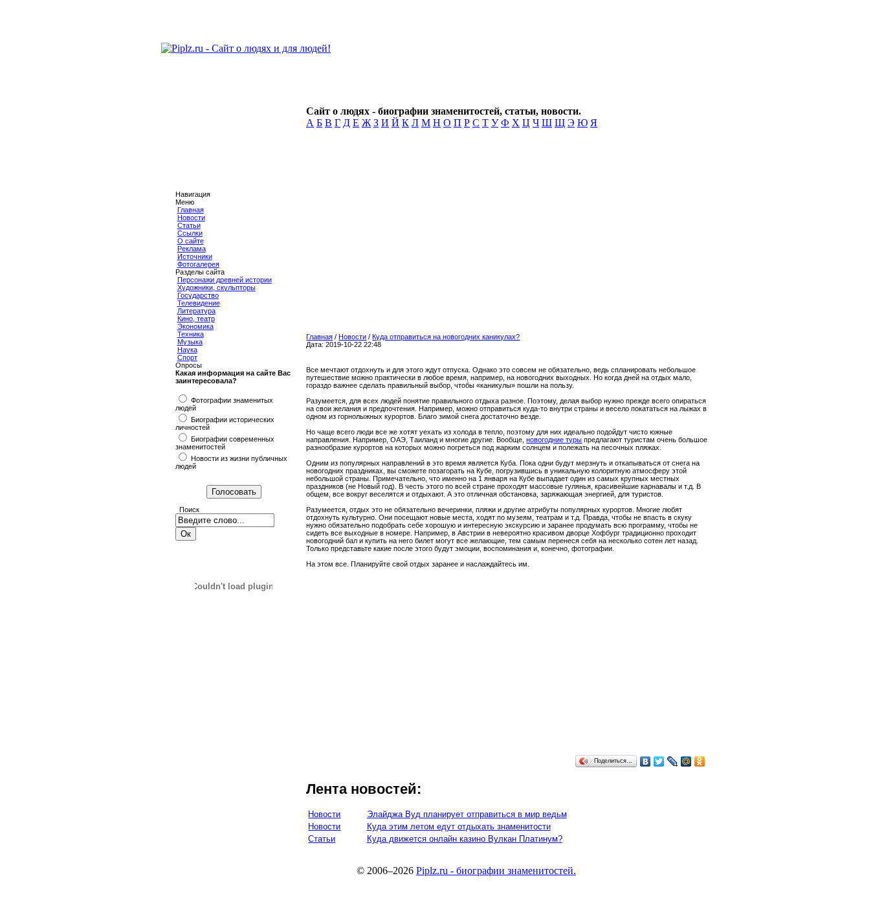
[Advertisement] (504, 234)
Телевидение (198, 303)
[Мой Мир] (686, 761)
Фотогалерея (198, 264)
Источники (194, 256)
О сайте (190, 241)
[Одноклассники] (700, 761)
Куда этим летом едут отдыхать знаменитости (459, 826)
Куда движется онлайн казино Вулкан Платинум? (464, 839)
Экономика (195, 326)
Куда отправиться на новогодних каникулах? (446, 337)
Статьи (189, 225)
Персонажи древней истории (224, 280)
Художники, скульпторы (216, 287)
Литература (196, 311)
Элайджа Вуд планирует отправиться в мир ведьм (467, 814)
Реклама (191, 249)
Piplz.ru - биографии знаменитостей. (496, 870)
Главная (190, 210)
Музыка (190, 342)
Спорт (187, 357)
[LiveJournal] (673, 761)
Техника (190, 334)
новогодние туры (554, 440)
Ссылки (190, 233)
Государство (198, 295)
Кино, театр (196, 318)
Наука (187, 350)
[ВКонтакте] (645, 761)
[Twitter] (659, 761)
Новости (191, 217)
